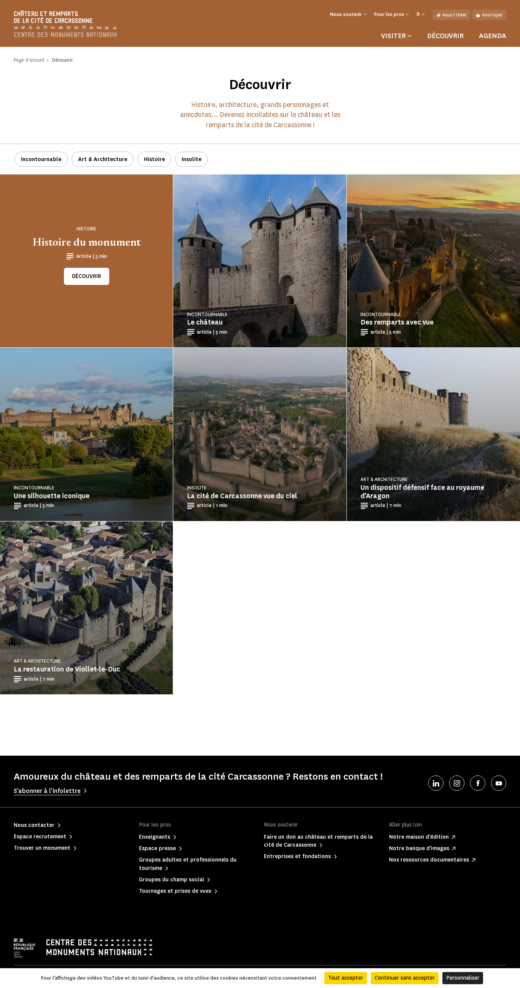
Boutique (492, 15)
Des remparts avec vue (397, 322)
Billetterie (454, 15)
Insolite (191, 159)
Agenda (492, 35)
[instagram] (456, 783)
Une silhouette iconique (51, 495)
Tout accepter (345, 978)
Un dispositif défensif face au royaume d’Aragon (422, 491)
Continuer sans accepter (405, 978)
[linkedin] (435, 783)
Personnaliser (462, 978)
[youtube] (498, 783)
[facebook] (477, 783)
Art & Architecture (102, 159)
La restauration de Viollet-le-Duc (67, 669)
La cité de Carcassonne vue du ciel (242, 495)
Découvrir (445, 35)
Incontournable (41, 159)
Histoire (154, 159)
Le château (205, 322)
